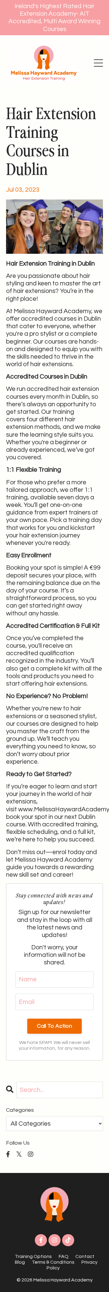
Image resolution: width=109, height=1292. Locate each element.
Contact (84, 1256)
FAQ (63, 1256)
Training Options (33, 1256)
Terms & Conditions (53, 1262)
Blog (20, 1262)
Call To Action (54, 1026)
